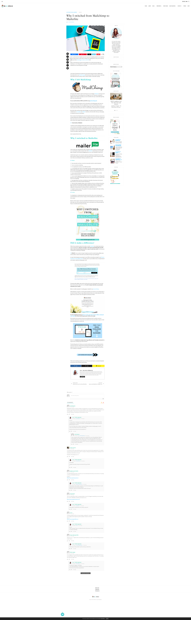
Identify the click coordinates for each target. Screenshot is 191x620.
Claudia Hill (77, 505)
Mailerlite (90, 150)
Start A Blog (165, 5)
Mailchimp (96, 93)
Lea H (77, 525)
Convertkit (79, 111)
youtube (97, 587)
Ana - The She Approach (86, 370)
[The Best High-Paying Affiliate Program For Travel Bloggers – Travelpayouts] (112, 147)
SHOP (189, 5)
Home (146, 5)
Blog (153, 5)
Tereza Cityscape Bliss (79, 545)
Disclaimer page (82, 75)
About (149, 5)
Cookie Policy (103, 618)
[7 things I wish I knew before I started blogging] (112, 161)
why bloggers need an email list (83, 59)
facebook (97, 590)
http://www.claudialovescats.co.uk (73, 499)
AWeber (83, 111)
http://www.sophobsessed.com (72, 478)
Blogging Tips (117, 152)
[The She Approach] (7, 6)
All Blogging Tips (69, 12)
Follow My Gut (78, 460)
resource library (96, 289)
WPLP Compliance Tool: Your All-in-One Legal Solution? (116, 103)
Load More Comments (86, 573)
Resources (159, 5)
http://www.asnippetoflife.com (72, 519)
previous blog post (93, 100)
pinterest (97, 589)
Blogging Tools (117, 140)
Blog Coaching (172, 5)
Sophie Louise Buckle (79, 484)
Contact (179, 5)
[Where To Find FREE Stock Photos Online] (112, 141)
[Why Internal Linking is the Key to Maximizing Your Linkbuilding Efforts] (112, 154)
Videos (184, 5)
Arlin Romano (78, 418)
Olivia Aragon (78, 563)
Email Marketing (74, 12)
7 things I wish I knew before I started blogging (118, 162)
